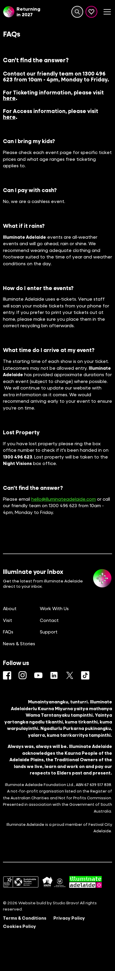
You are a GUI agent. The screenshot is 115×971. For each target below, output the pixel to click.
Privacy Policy (69, 918)
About (10, 608)
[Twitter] (69, 675)
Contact (49, 620)
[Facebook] (7, 675)
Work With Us (54, 608)
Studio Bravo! (66, 902)
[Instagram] (23, 675)
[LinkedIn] (54, 675)
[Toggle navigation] (107, 12)
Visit (7, 620)
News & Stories (19, 643)
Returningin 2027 (28, 11)
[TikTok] (85, 675)
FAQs (8, 632)
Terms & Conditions (24, 918)
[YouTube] (38, 675)
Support (49, 632)
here (9, 97)
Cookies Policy (19, 926)
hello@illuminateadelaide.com (63, 499)
